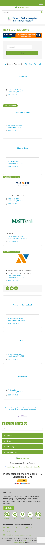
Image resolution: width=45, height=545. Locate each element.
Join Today (8, 508)
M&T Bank (9, 233)
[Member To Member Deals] (7, 290)
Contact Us (32, 410)
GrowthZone (27, 540)
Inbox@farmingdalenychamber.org (18, 535)
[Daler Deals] (16, 290)
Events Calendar (22, 408)
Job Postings (24, 410)
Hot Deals (31, 408)
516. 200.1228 (10, 531)
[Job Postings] (12, 290)
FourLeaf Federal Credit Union (16, 196)
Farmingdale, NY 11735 (19, 528)
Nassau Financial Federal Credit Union (19, 271)
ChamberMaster (19, 542)
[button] (4, 64)
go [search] (23, 53)
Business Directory (10, 408)
